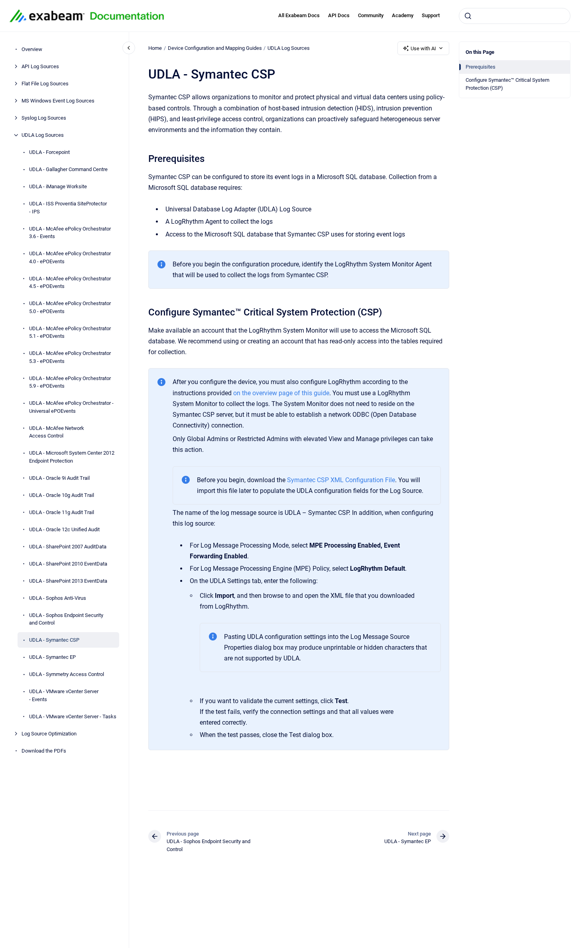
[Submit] (468, 16)
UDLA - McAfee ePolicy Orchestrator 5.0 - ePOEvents (70, 307)
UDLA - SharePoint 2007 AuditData (67, 546)
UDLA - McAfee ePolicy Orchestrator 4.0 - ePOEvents (70, 257)
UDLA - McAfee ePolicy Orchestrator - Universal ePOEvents (71, 407)
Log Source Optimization (49, 733)
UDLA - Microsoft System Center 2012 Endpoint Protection (71, 457)
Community (370, 15)
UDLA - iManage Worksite (58, 186)
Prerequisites (480, 67)
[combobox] (514, 16)
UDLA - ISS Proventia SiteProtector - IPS (68, 208)
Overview (32, 49)
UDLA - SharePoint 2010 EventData (68, 563)
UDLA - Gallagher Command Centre (68, 169)
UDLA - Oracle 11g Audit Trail (61, 512)
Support (431, 15)
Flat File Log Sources (45, 84)
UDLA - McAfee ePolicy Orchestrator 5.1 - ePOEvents (70, 332)
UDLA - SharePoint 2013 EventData (68, 580)
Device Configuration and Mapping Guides (215, 48)
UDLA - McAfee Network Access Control (56, 432)
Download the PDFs (44, 750)
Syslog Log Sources (44, 118)
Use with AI (423, 48)
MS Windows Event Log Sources (58, 101)
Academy (402, 15)
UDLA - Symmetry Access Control (66, 674)
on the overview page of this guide (281, 393)
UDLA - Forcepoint (49, 152)
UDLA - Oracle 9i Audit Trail (59, 478)
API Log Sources (40, 66)
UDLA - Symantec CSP (54, 640)
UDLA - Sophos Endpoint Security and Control (66, 619)
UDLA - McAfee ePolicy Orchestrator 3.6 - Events (70, 232)
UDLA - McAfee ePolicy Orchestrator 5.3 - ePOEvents (70, 357)
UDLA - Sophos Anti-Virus (57, 598)
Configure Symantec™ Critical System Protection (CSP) (507, 84)
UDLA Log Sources (43, 135)
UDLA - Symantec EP (52, 657)
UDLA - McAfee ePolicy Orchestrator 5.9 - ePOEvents (70, 382)
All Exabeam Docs (299, 15)
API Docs (339, 15)
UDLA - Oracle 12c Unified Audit (64, 529)
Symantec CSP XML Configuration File (341, 480)
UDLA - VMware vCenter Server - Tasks (72, 716)
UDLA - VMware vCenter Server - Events (63, 695)
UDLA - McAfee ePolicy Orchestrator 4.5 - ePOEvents (70, 282)
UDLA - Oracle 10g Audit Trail (61, 495)
